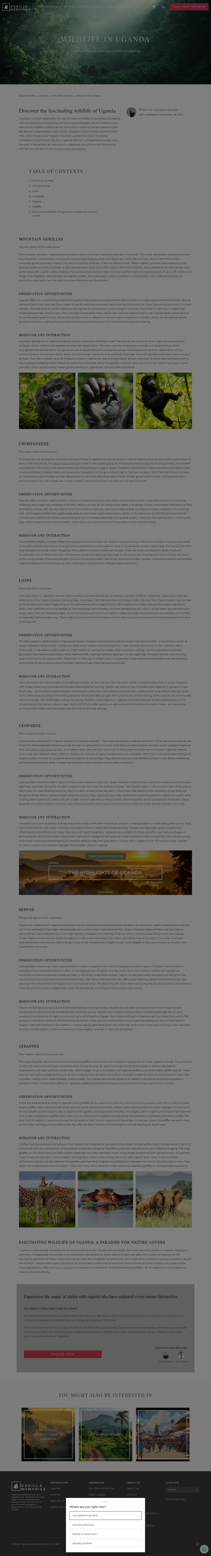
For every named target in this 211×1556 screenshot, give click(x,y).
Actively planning (83, 1524)
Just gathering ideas (85, 1515)
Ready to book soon (84, 1534)
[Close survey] (105, 778)
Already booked (82, 1543)
